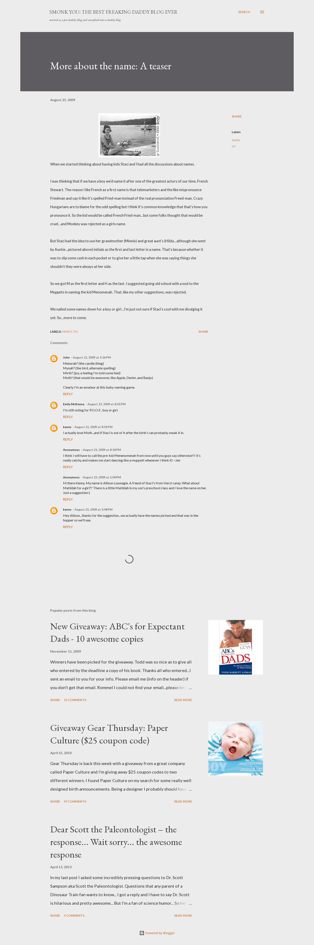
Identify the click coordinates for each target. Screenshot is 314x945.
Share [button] (237, 116)
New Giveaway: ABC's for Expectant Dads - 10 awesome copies (117, 632)
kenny (67, 427)
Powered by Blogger (159, 933)
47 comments (75, 801)
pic (234, 146)
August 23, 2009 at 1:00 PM (102, 477)
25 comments (75, 700)
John (66, 357)
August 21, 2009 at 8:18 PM (102, 449)
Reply (68, 394)
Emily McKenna (73, 404)
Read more (183, 700)
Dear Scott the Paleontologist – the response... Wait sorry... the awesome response (116, 841)
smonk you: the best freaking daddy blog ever (113, 12)
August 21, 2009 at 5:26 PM (92, 357)
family (236, 140)
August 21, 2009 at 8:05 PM (107, 404)
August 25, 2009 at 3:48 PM (94, 509)
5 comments (74, 915)
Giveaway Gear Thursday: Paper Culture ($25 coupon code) (109, 733)
